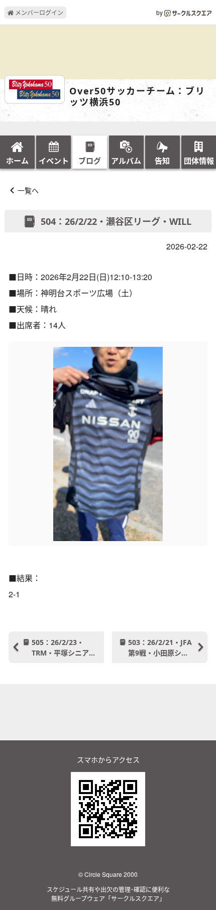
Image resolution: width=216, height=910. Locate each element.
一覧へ (28, 190)
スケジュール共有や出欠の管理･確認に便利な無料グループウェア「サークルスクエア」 (108, 893)
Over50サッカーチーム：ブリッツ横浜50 (137, 96)
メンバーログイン (38, 12)
